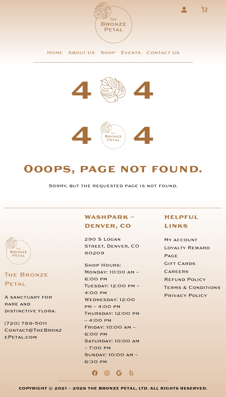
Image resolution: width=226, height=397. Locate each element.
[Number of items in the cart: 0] (204, 9)
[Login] (184, 9)
